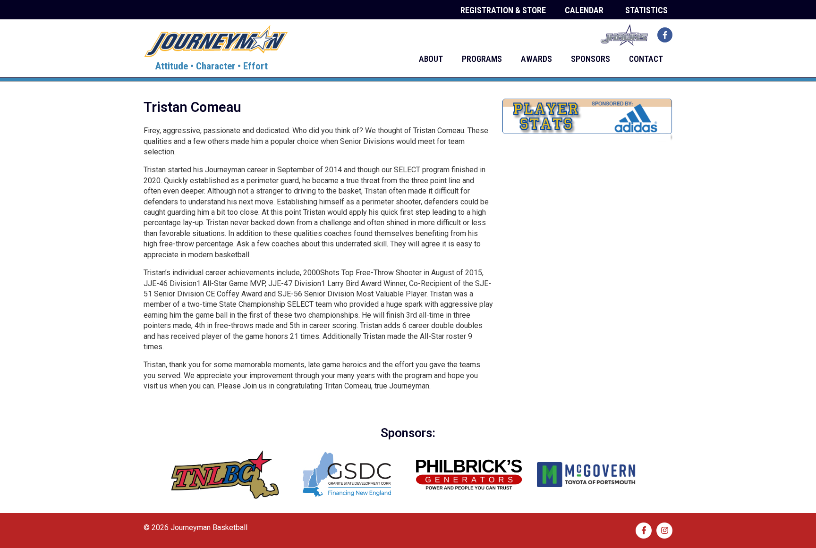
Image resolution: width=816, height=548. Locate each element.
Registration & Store (503, 10)
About (431, 59)
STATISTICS (646, 10)
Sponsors (590, 59)
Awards (536, 59)
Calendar (584, 10)
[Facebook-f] (664, 34)
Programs (482, 59)
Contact (646, 59)
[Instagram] (664, 531)
